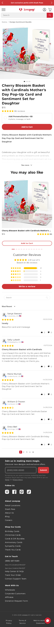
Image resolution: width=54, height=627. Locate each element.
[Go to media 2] (26, 81)
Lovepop (25, 615)
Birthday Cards (12, 531)
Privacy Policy (18, 480)
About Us (9, 513)
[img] (8, 319)
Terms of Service (22, 622)
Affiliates (9, 597)
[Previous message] (2, 3)
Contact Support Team (15, 579)
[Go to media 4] (29, 81)
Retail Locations (12, 505)
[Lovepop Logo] (27, 10)
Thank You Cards (13, 550)
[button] (3, 9)
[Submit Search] (50, 15)
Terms (7, 480)
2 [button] (23, 452)
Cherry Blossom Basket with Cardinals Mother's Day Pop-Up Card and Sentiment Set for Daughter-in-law (27, 230)
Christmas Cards (13, 535)
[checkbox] (27, 118)
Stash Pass (10, 509)
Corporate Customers (15, 593)
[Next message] (51, 3)
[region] (27, 354)
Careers (8, 520)
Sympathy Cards (13, 546)
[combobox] (27, 15)
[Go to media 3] (27, 81)
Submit (43, 470)
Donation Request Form (16, 601)
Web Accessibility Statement (40, 622)
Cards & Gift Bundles (15, 539)
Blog (7, 516)
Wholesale (10, 590)
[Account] (44, 10)
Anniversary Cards (13, 542)
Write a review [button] (27, 286)
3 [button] (26, 452)
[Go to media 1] (24, 81)
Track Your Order (13, 575)
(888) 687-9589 (12, 561)
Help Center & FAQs (14, 571)
